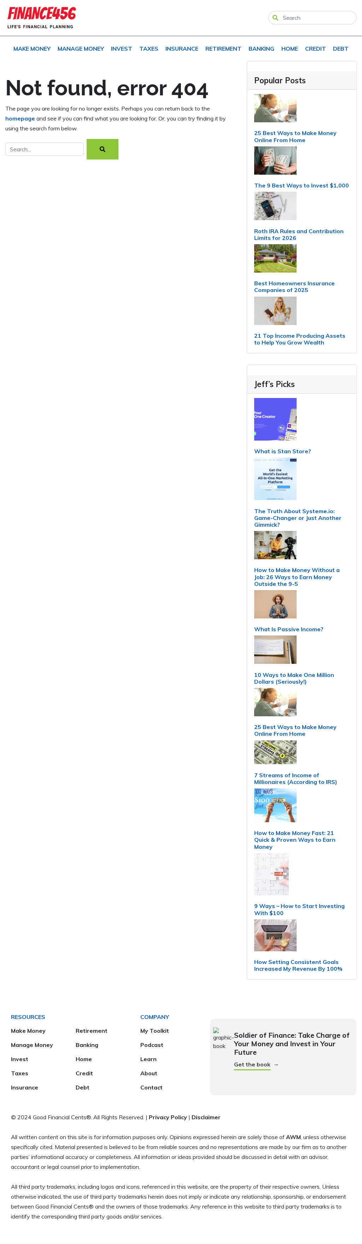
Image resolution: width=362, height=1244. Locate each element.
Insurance (181, 48)
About (148, 1073)
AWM (293, 1137)
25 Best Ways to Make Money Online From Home (295, 136)
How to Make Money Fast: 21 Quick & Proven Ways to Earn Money (294, 839)
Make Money (32, 48)
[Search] (102, 149)
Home (289, 48)
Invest (121, 48)
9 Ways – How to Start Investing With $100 (299, 909)
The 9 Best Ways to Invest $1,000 (301, 185)
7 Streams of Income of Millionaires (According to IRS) (295, 778)
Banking (261, 48)
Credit (315, 48)
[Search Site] (275, 17)
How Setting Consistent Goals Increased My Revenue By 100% (298, 965)
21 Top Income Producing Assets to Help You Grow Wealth (299, 339)
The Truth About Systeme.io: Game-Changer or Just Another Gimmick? (297, 518)
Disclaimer (206, 1117)
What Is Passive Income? (288, 629)
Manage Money (81, 48)
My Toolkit (154, 1030)
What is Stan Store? (282, 451)
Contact (151, 1087)
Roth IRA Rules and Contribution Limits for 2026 (299, 234)
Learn (148, 1059)
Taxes (148, 48)
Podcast (151, 1044)
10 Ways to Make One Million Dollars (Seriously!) (294, 678)
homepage (20, 118)
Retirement (223, 48)
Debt (341, 48)
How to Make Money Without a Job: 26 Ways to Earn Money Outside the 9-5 (297, 576)
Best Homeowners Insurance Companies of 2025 (294, 286)
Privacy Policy (168, 1117)
